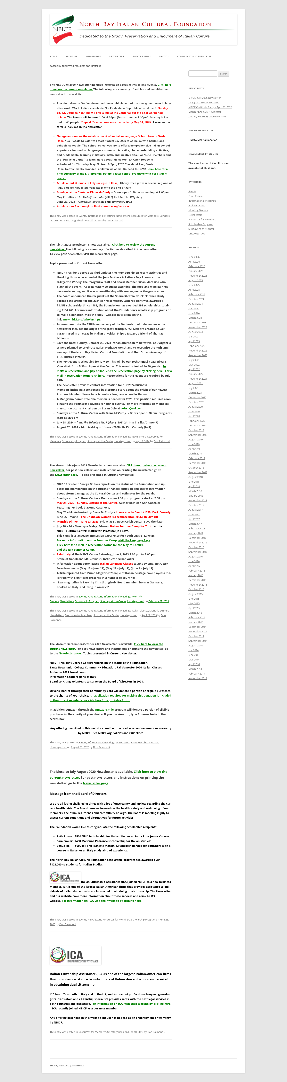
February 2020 (196, 421)
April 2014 (194, 664)
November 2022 (197, 350)
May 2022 (194, 364)
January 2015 (195, 622)
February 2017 (196, 528)
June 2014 (194, 655)
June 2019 (194, 444)
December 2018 (197, 463)
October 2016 (196, 547)
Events (82, 215)
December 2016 (197, 538)
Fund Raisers (94, 436)
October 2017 (196, 505)
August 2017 (195, 509)
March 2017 (195, 523)
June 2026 (194, 257)
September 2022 (197, 355)
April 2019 (194, 449)
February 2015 (196, 617)
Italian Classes (140, 610)
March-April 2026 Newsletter (204, 112)
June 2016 (194, 561)
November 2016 (197, 542)
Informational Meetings (101, 215)
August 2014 (195, 645)
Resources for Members (145, 215)
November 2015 (197, 584)
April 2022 (194, 369)
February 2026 (196, 266)
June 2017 (194, 514)
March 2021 (195, 392)
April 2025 (194, 289)
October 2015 (196, 589)
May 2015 (194, 603)
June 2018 (194, 481)
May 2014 (194, 659)
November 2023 (197, 327)
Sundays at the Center (100, 441)
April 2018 (194, 486)
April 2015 (194, 608)
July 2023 (193, 336)
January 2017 (195, 533)
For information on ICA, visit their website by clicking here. (102, 901)
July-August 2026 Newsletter (204, 97)
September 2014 (197, 641)
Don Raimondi (115, 220)
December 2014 (197, 626)
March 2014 (195, 669)
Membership (93, 56)
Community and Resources (194, 56)
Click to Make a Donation (202, 140)
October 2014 (196, 636)
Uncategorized (74, 220)
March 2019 (195, 453)
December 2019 (197, 425)
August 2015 (195, 594)
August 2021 (195, 383)
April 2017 (194, 519)
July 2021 (193, 388)
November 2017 (197, 500)
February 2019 (196, 458)
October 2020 (196, 402)
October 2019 (196, 430)
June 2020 (194, 411)
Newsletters (123, 215)
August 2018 (195, 477)
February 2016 (196, 570)
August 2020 (195, 406)
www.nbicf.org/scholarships (81, 319)
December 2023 (197, 322)
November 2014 (197, 631)
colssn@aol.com (132, 408)
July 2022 (193, 360)
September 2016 (197, 552)
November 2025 (197, 275)
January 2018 (195, 495)
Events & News (142, 56)
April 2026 (194, 261)
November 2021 (197, 378)
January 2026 (195, 271)
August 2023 (195, 332)
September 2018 (197, 472)
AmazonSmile (104, 709)
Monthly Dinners (159, 610)
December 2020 (197, 397)
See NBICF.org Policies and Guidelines (118, 733)
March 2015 (195, 612)
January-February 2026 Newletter (207, 116)
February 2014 (196, 673)
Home (53, 56)
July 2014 (193, 650)
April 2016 (194, 566)
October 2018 (196, 467)
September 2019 (197, 435)
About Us (71, 56)
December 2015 (197, 580)
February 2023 (196, 346)
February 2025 (196, 294)
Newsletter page (66, 475)
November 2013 (197, 678)
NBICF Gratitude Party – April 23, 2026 (210, 107)
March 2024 (195, 318)
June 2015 (194, 598)
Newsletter (116, 56)
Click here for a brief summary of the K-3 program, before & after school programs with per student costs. (112, 173)
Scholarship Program (74, 441)
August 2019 (195, 439)
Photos (164, 56)
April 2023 (194, 341)
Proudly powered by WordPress (67, 1065)
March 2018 (195, 491)
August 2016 (195, 556)
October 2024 (196, 299)
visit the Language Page (134, 540)
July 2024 (193, 308)
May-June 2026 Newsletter (203, 102)
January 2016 (195, 575)
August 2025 (195, 280)
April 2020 (194, 416)
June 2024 (194, 313)
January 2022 (195, 374)
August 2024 (195, 303)
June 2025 (194, 285)
